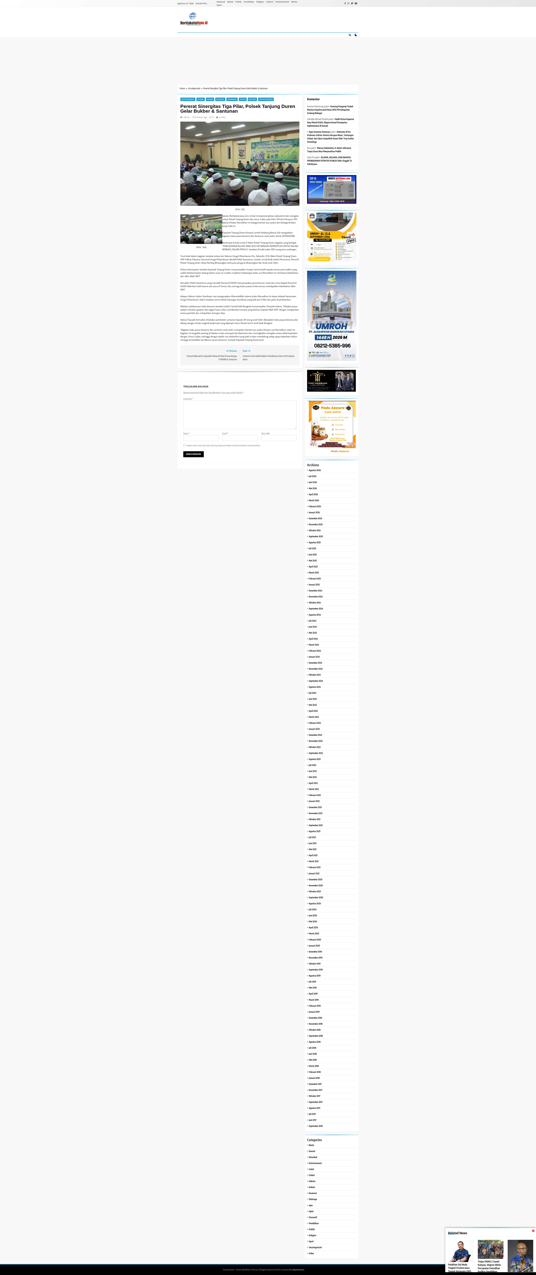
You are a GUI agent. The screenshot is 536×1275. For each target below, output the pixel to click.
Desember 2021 (315, 807)
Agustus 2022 (315, 759)
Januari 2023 (314, 728)
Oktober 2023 (315, 674)
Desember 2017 (315, 1083)
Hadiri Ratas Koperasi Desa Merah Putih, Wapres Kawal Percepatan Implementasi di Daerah (330, 122)
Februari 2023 (315, 722)
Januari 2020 (314, 945)
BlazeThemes (298, 1269)
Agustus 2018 (315, 1041)
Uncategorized (266, 99)
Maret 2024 (314, 644)
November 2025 (316, 524)
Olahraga (313, 1199)
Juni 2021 (312, 843)
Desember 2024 (315, 590)
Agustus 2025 (315, 542)
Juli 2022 (312, 765)
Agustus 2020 (315, 903)
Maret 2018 (314, 1065)
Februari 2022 (315, 795)
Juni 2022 (313, 771)
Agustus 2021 (314, 831)
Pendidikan (249, 1)
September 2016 (316, 1125)
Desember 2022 (315, 734)
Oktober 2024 (315, 602)
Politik (238, 1)
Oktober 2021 (314, 819)
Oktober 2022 (315, 747)
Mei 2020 (313, 921)
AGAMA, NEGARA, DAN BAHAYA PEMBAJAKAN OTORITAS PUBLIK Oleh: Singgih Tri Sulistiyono (329, 160)
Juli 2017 (312, 1113)
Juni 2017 (312, 1119)
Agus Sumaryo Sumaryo (319, 131)
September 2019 (316, 969)
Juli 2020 (312, 909)
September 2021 (316, 825)
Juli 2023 (312, 692)
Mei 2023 (313, 704)
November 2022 (316, 740)
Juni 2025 (313, 554)
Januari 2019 (314, 1011)
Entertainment (282, 1)
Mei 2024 (313, 632)
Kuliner (312, 1187)
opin (311, 1205)
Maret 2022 (314, 789)
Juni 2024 (313, 626)
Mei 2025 (313, 560)
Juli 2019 (312, 981)
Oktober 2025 (315, 530)
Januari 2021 (314, 873)
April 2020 (313, 927)
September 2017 (316, 1101)
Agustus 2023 (315, 686)
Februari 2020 (315, 939)
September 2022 (316, 753)
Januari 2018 (314, 1077)
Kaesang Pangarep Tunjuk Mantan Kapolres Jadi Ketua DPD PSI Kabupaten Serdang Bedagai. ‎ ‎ (330, 109)
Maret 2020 (314, 933)
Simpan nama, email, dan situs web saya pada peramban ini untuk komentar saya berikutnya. (223, 445)
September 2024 (316, 608)
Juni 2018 (313, 1053)
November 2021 (315, 813)
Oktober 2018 (315, 1029)
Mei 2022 (313, 777)
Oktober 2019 (315, 963)
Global (230, 1)
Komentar (188, 398)
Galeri (311, 1169)
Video (311, 1253)
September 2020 (316, 897)
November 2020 (316, 885)
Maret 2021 (314, 861)
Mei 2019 (313, 987)
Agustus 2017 (314, 1107)
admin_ (187, 117)
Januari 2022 (314, 801)
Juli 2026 (312, 476)
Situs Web (265, 433)
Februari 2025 (315, 578)
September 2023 (316, 680)
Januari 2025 (314, 584)
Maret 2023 (314, 716)
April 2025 (313, 566)
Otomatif (313, 1217)
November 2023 (316, 668)
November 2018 (316, 1023)
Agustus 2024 (315, 614)
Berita (294, 1)
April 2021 (313, 855)
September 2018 (316, 1035)
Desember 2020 (315, 879)
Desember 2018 (315, 1017)
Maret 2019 (314, 999)
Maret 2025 (314, 572)
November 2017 (315, 1089)
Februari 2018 (315, 1071)
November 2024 (316, 596)
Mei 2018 (313, 1059)
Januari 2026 (314, 512)
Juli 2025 (312, 548)
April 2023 (313, 710)
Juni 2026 (313, 482)
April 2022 (313, 783)
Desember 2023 (315, 662)
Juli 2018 (312, 1047)
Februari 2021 (314, 867)
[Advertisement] (268, 58)
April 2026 (313, 494)
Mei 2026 (313, 488)
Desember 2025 (315, 518)
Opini (219, 5)
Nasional (221, 1)
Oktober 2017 (314, 1095)
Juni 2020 (313, 915)
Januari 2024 (314, 656)
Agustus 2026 (315, 470)
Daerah (312, 1151)
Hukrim (269, 1)
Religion (260, 1)
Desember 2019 (315, 951)
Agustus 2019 (315, 975)
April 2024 (313, 638)
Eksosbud (313, 1157)
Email (225, 433)
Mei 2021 (312, 849)
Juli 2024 (312, 620)
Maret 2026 (314, 500)
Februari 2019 (315, 1005)
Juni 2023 (313, 698)
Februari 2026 (315, 506)
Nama (186, 433)
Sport (311, 1241)
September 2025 (316, 536)
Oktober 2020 (315, 891)
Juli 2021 (312, 837)
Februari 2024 (315, 650)
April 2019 (313, 993)
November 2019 (316, 957)
